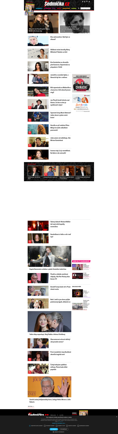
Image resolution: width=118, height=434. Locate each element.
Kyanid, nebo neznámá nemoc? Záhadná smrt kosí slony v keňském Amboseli (86, 304)
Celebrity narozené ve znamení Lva (50, 177)
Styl (53, 8)
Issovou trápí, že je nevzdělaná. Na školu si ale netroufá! (60, 152)
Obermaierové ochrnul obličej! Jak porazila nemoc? (60, 341)
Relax (59, 8)
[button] (59, 423)
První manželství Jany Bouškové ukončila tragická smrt (60, 353)
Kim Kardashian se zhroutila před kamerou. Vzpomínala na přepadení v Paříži (60, 65)
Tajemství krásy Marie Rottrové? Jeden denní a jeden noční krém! (60, 115)
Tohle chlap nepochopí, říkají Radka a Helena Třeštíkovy (47, 334)
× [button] (116, 416)
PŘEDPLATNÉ (53, 415)
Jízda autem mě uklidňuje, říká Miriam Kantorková (60, 139)
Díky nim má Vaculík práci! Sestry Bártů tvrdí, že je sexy (39, 30)
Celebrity (39, 8)
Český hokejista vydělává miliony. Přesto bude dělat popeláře (58, 367)
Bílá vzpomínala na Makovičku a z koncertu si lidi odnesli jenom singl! (60, 90)
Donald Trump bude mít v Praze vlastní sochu (60, 288)
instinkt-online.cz (85, 296)
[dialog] (59, 424)
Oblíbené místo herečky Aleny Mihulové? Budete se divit (60, 51)
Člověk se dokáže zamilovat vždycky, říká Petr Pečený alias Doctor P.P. (60, 276)
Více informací (60, 421)
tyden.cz (85, 309)
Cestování (66, 8)
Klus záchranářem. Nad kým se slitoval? (60, 38)
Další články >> (31, 406)
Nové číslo (29, 2)
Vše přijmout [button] (54, 429)
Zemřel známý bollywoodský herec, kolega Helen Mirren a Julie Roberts (50, 401)
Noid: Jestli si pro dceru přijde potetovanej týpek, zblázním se (60, 301)
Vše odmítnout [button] (63, 429)
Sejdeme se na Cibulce (86, 266)
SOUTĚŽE (61, 415)
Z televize (47, 8)
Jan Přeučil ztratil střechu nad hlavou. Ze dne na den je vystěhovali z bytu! (59, 102)
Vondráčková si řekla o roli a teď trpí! (60, 236)
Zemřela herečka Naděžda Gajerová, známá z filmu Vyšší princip (70, 29)
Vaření (73, 8)
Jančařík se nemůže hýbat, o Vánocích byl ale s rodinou (59, 76)
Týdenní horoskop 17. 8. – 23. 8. (86, 292)
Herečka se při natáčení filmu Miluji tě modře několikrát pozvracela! (59, 128)
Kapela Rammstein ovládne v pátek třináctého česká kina (48, 269)
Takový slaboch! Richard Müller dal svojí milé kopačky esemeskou (60, 224)
